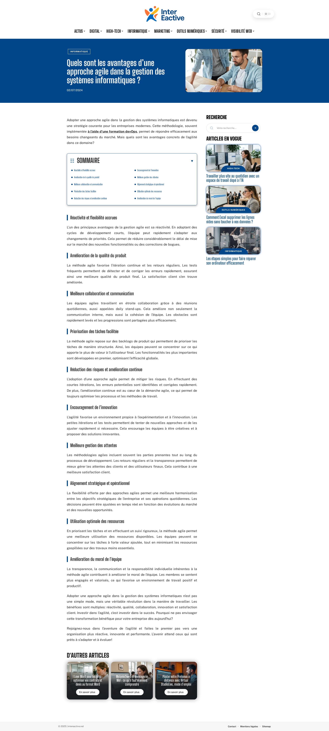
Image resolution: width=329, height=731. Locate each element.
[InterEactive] (164, 14)
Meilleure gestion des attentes (148, 177)
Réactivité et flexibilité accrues (84, 170)
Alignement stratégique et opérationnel (150, 184)
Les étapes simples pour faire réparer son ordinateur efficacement (231, 260)
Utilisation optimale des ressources (149, 191)
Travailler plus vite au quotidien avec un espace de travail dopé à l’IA (232, 178)
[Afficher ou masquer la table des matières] (147, 161)
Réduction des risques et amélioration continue (90, 198)
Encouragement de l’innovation (148, 170)
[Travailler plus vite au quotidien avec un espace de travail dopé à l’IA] (233, 158)
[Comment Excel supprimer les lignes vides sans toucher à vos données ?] (233, 199)
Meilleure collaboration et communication (88, 184)
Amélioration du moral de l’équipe (149, 198)
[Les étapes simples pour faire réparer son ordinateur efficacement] (233, 240)
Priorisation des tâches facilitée (85, 191)
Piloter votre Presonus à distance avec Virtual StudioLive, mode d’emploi (176, 680)
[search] (258, 14)
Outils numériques (233, 210)
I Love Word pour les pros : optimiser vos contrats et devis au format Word (88, 680)
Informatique (79, 51)
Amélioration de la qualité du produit (86, 177)
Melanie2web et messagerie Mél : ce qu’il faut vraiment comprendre (132, 680)
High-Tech (233, 168)
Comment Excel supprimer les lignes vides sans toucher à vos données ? (230, 219)
